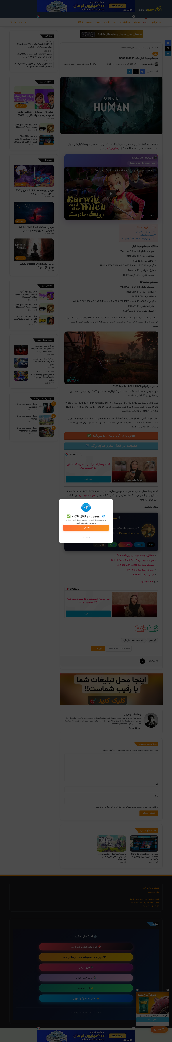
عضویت (86, 528)
